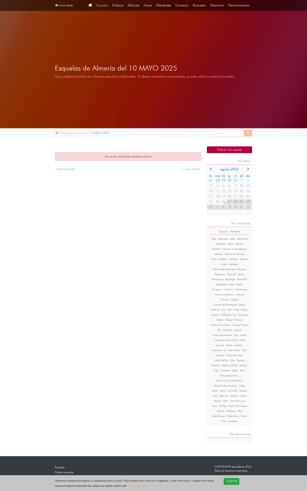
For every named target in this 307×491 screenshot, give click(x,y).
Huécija (239, 319)
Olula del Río (221, 360)
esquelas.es (238, 466)
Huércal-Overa (240, 325)
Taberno (234, 395)
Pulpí (216, 370)
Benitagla (230, 279)
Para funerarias (238, 5)
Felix (230, 309)
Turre (214, 406)
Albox (231, 244)
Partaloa (216, 365)
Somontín (233, 390)
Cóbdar (234, 299)
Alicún (214, 259)
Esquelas (102, 5)
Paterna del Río (230, 365)
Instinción (227, 329)
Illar (219, 329)
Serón (215, 390)
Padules (241, 360)
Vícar (224, 421)
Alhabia (218, 254)
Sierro (223, 390)
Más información (137, 485)
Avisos (147, 5)
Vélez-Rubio (233, 416)
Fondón (215, 314)
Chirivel (224, 299)
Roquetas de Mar (229, 375)
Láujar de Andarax (222, 335)
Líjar (236, 335)
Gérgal (229, 319)
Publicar (117, 5)
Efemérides (163, 5)
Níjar (244, 350)
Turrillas (223, 406)
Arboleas (233, 264)
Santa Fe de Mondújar (225, 385)
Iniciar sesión (65, 5)
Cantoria (228, 289)
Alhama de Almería (234, 254)
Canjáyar (217, 289)
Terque (217, 400)
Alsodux (244, 259)
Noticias (133, 5)
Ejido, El (215, 309)
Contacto (182, 5)
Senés (242, 385)
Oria (232, 360)
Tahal (243, 395)
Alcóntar (216, 248)
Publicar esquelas (64, 472)
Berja (232, 284)
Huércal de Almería (221, 325)
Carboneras (241, 289)
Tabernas (223, 395)
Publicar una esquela (229, 149)
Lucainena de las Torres (226, 340)
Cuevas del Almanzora (225, 304)
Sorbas (243, 390)
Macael (220, 345)
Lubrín (243, 335)
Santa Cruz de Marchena (229, 380)
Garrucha (243, 314)
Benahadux (217, 279)
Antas (224, 264)
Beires (241, 274)
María (229, 345)
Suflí (215, 395)
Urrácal (220, 410)
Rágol (235, 370)
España (223, 231)
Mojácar (238, 345)
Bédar (239, 284)
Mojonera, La (219, 350)
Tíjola (225, 400)
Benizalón (242, 279)
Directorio (217, 5)
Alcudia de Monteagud (235, 248)
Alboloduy (221, 244)
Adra (232, 238)
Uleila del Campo (237, 406)
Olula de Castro (234, 355)
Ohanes (220, 355)
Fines (236, 309)
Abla (213, 238)
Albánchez (242, 238)
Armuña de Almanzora (224, 269)
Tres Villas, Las (237, 400)
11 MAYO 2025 (190, 169)
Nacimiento (234, 350)
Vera (240, 410)
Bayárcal (231, 274)
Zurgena (233, 421)
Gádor (219, 319)
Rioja (242, 370)
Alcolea (239, 244)
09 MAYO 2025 (66, 169)
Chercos (240, 294)
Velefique (231, 410)
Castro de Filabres (224, 294)
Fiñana (244, 309)
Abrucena (223, 238)
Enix (223, 309)
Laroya (237, 329)
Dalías (242, 304)
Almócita (233, 259)
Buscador (199, 5)
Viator (244, 416)
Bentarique (221, 284)
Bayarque (220, 274)
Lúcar (242, 340)
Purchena (225, 370)
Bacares (242, 269)
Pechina (243, 365)
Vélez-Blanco (218, 416)
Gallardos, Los (228, 314)
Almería (81, 133)
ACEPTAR (231, 481)
